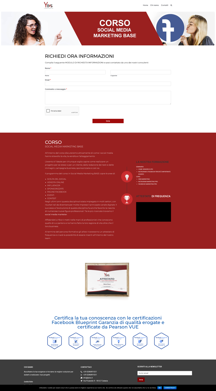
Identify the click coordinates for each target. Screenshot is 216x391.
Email (48, 80)
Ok (160, 388)
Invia (108, 121)
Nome (48, 68)
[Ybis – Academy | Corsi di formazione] (48, 5)
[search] (171, 5)
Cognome (113, 75)
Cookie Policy (28, 381)
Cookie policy (170, 388)
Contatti (164, 5)
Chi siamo (154, 5)
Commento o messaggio (56, 89)
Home (145, 5)
